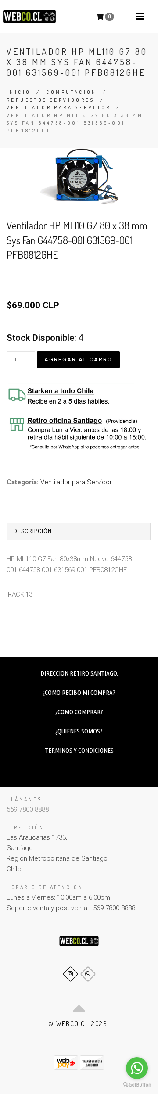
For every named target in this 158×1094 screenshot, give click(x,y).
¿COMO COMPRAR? (79, 711)
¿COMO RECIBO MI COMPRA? (79, 692)
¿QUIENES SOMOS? (79, 731)
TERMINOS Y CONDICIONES (79, 750)
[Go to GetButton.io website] (137, 1085)
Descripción (33, 531)
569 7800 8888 (28, 809)
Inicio (19, 92)
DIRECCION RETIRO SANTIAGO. (79, 673)
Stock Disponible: (41, 337)
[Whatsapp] (88, 974)
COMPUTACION (71, 92)
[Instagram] (70, 974)
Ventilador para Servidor (59, 107)
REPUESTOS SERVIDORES (50, 100)
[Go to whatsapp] (137, 1068)
